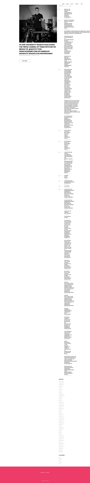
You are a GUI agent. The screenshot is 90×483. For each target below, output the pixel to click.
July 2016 (60, 426)
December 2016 (61, 418)
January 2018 (61, 403)
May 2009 (60, 450)
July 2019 (60, 387)
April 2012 (60, 434)
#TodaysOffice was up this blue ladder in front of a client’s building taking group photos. (67, 134)
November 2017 (61, 405)
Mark (30, 55)
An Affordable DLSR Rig (67, 217)
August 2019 (61, 386)
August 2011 (61, 442)
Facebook (47, 472)
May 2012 (60, 432)
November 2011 (61, 437)
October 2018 (61, 394)
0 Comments (33, 55)
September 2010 (61, 443)
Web (59, 463)
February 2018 (61, 402)
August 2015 (61, 429)
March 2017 (61, 413)
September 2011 (61, 440)
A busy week (66, 186)
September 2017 (61, 408)
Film (59, 460)
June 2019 (60, 389)
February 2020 (61, 381)
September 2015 (61, 427)
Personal (60, 462)
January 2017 (61, 416)
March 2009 (61, 451)
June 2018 (60, 397)
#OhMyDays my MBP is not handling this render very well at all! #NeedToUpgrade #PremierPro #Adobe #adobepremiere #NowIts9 (68, 61)
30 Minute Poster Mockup (66, 176)
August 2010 (61, 445)
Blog (27, 55)
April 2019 (60, 392)
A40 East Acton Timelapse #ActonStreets (67, 212)
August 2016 (61, 424)
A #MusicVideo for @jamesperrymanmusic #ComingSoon (69, 182)
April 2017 (60, 411)
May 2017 (60, 410)
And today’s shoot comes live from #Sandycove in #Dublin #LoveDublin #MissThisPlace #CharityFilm (67, 264)
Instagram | (43, 472)
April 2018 (60, 400)
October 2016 (61, 421)
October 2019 (61, 384)
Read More (24, 60)
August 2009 (61, 448)
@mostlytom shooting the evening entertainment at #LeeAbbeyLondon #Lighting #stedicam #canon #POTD (68, 13)
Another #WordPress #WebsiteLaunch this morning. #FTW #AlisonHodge (68, 311)
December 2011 (61, 435)
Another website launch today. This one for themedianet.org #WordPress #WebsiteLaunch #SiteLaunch (68, 335)
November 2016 (61, 419)
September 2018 (61, 395)
